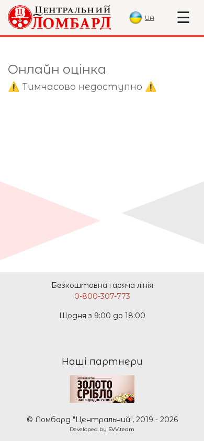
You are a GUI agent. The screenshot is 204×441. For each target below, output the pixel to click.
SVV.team (121, 429)
